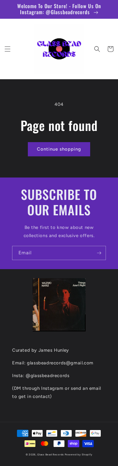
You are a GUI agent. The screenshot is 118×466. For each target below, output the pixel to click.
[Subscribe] (99, 253)
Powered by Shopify (79, 454)
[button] (7, 49)
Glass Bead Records (50, 454)
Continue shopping (59, 149)
